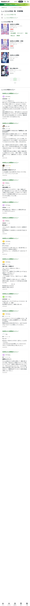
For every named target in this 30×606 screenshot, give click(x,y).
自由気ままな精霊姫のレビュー (10, 93)
